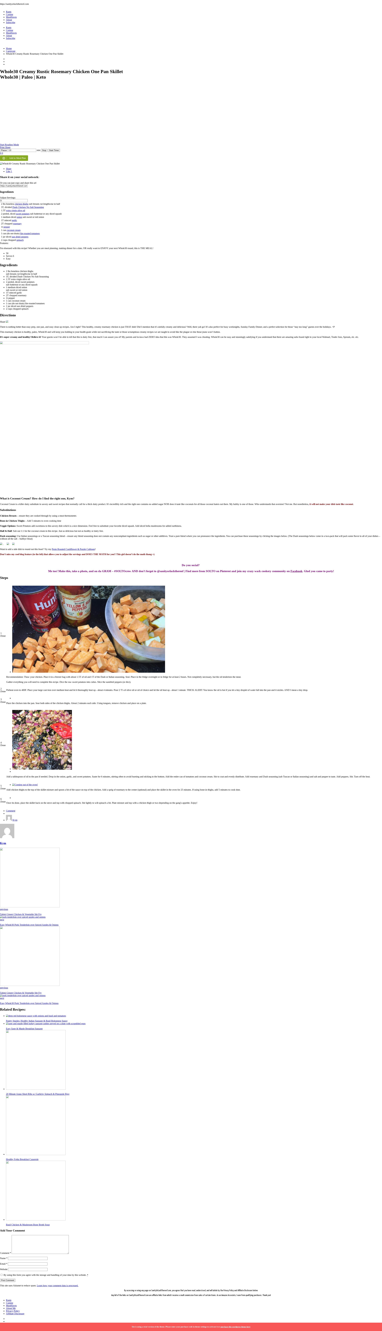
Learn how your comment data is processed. (57, 1285)
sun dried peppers (20, 236)
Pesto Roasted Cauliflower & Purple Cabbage (73, 549)
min (38, 150)
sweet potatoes (23, 213)
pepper (6, 227)
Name (3, 1258)
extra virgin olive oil (15, 210)
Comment (10, 810)
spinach (20, 240)
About (9, 20)
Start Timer (54, 150)
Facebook (296, 571)
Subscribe (10, 22)
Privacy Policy (13, 1311)
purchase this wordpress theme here (235, 1327)
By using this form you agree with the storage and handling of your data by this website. (46, 1275)
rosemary (17, 223)
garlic (14, 220)
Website (3, 1269)
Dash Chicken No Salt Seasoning (28, 207)
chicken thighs (21, 204)
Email (3, 1264)
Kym (15, 820)
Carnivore (10, 51)
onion (19, 217)
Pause (4, 150)
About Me (11, 1308)
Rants (8, 11)
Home (9, 48)
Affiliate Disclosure (15, 1313)
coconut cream (13, 230)
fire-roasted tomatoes (30, 233)
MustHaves (11, 17)
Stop (44, 150)
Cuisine (9, 14)
